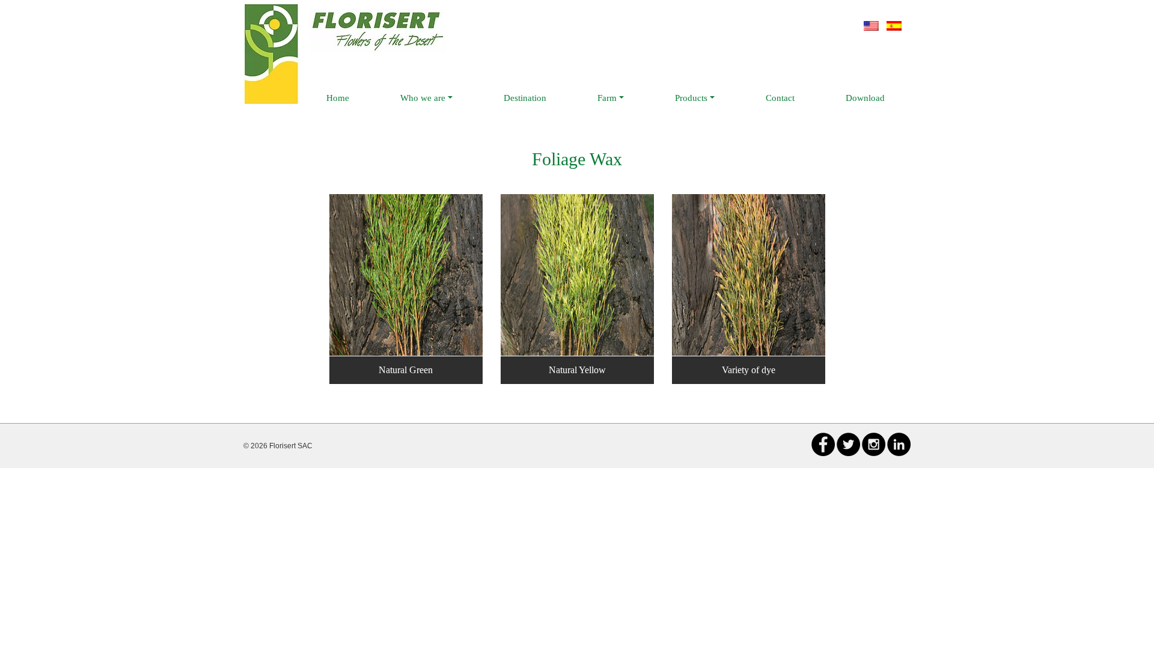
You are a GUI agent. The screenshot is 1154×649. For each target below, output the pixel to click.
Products (691, 98)
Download (865, 98)
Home (337, 98)
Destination (525, 98)
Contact (780, 98)
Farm (607, 98)
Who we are (422, 98)
